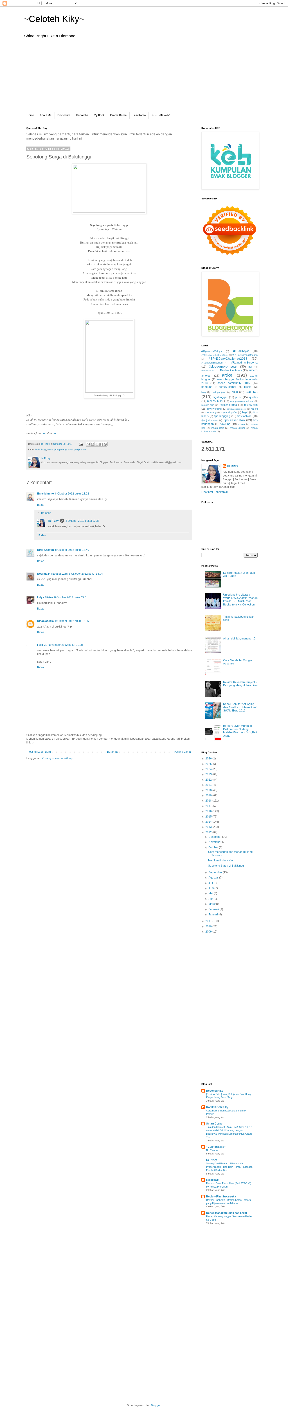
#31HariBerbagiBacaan (245, 355)
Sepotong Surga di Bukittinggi (226, 865)
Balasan (46, 513)
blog (203, 392)
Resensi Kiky (214, 1090)
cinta (50, 449)
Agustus (214, 877)
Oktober (214, 847)
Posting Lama (182, 751)
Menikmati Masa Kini (221, 860)
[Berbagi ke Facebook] (101, 444)
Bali (250, 366)
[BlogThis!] (92, 444)
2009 (208, 931)
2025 (208, 764)
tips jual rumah (209, 420)
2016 (208, 811)
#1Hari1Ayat (241, 351)
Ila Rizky (53, 520)
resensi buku (215, 401)
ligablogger (220, 397)
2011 (208, 921)
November (215, 842)
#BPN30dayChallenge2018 (228, 358)
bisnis (247, 386)
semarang (210, 412)
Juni (211, 888)
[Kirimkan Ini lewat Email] (88, 444)
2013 (208, 827)
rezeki (254, 408)
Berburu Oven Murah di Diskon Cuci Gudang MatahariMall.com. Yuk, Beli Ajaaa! (240, 730)
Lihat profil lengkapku (214, 492)
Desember (215, 836)
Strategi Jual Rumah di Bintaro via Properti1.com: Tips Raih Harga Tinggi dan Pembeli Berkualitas (229, 1167)
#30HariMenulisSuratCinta (214, 355)
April (212, 898)
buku (235, 392)
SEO (251, 370)
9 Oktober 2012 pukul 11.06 (72, 621)
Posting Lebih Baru (39, 751)
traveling (225, 424)
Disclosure (63, 115)
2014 (208, 821)
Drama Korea (118, 115)
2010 (208, 926)
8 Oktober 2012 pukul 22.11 (71, 597)
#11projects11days (211, 351)
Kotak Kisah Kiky (217, 1107)
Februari (214, 909)
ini (45, 433)
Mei (211, 893)
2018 (208, 800)
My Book (99, 115)
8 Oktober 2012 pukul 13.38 (82, 520)
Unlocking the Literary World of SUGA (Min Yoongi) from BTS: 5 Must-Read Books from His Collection (240, 599)
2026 (208, 758)
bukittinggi (40, 449)
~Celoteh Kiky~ (54, 19)
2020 (208, 790)
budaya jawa (219, 392)
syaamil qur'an (229, 412)
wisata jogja (217, 428)
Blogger (155, 1405)
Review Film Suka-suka (221, 1196)
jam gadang (60, 449)
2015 (208, 816)
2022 (208, 779)
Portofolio (82, 115)
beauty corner (227, 386)
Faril (40, 644)
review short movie (237, 409)
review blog (207, 405)
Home (30, 115)
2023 (208, 774)
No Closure (212, 1150)
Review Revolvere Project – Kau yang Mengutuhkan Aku (240, 684)
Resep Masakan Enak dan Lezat (226, 1213)
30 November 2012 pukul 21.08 (63, 644)
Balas (40, 504)
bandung (206, 386)
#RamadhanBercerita (244, 362)
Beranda (112, 751)
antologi (206, 375)
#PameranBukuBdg (212, 362)
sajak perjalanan (77, 449)
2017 (208, 806)
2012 (208, 832)
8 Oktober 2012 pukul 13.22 (72, 493)
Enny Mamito (45, 493)
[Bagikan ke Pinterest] (105, 444)
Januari (213, 914)
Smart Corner (215, 1123)
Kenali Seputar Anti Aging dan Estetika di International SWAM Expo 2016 (240, 707)
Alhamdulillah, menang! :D (239, 638)
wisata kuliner (237, 428)
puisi (238, 397)
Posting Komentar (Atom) (57, 758)
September (216, 872)
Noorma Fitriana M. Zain (52, 573)
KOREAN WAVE (161, 115)
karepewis (212, 1179)
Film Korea (139, 115)
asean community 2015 (234, 383)
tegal (245, 412)
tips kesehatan (234, 420)
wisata (241, 424)
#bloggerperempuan (223, 366)
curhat (251, 391)
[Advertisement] (144, 78)
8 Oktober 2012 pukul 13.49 (72, 549)
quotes (253, 397)
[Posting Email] (81, 444)
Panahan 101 (208, 370)
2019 (208, 795)
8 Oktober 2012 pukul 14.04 (86, 573)
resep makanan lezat (242, 401)
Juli (211, 883)
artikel (227, 375)
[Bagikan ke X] (96, 444)
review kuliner (215, 408)
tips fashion (244, 416)
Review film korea (231, 370)
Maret (212, 904)
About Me (46, 115)
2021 (208, 784)
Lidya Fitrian (45, 597)
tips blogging (222, 416)
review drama (228, 405)
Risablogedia (45, 621)
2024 (208, 769)
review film (251, 405)
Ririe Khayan (45, 549)
